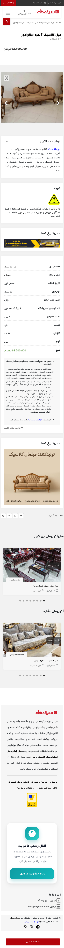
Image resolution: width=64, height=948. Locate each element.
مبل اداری (37, 590)
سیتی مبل (23, 212)
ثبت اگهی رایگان (24, 13)
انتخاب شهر (7, 3)
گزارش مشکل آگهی (12, 428)
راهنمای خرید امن (25, 788)
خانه (59, 22)
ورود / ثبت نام (54, 3)
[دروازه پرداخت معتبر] (32, 799)
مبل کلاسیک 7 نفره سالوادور (41, 34)
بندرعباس (51, 640)
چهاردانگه (51, 565)
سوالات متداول (43, 788)
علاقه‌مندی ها (38, 3)
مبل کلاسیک (45, 22)
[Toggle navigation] (7, 13)
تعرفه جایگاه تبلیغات (18, 782)
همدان (53, 39)
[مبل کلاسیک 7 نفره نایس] (32, 640)
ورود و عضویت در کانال (32, 874)
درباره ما (53, 782)
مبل (53, 22)
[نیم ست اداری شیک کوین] (32, 565)
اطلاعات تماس (32, 942)
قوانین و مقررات (39, 782)
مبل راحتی (17, 751)
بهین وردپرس (31, 921)
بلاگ (55, 788)
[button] (32, 142)
